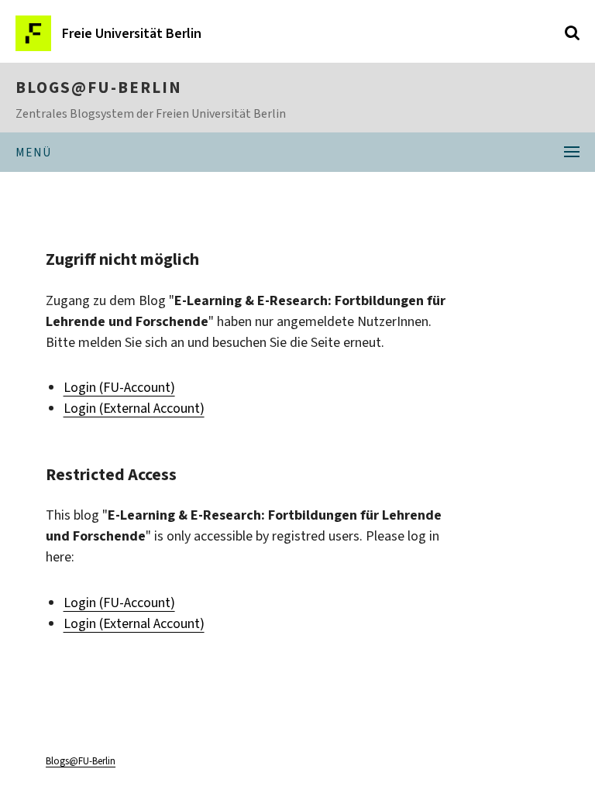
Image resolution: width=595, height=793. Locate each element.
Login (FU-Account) (119, 387)
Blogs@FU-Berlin (98, 87)
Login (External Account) (134, 408)
